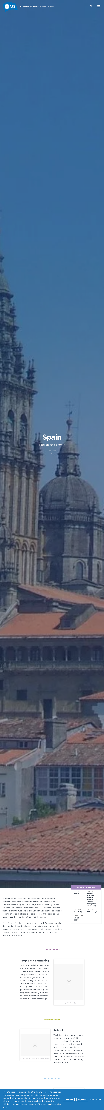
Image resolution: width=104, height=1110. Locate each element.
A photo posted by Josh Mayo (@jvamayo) (34, 1058)
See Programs (52, 451)
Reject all (82, 1100)
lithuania (9, 7)
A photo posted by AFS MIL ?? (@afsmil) (67, 1003)
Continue (69, 1100)
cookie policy (49, 1095)
